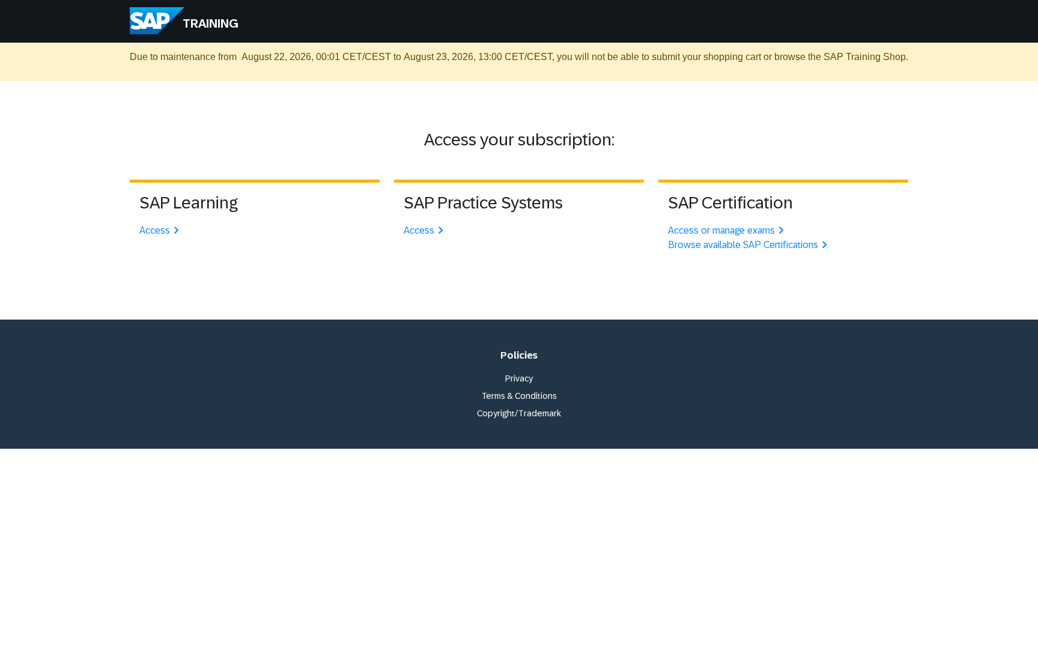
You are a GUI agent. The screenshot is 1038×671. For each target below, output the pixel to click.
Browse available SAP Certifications (743, 245)
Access (154, 230)
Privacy (519, 378)
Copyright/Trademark (519, 413)
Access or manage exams (721, 230)
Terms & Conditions (519, 396)
